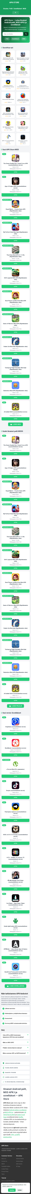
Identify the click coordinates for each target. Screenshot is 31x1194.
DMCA (3, 1163)
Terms (2, 1174)
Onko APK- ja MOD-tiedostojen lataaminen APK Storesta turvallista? (13, 1036)
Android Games (20, 1158)
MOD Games (19, 1163)
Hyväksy (12, 1190)
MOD (24, 9)
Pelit (11, 9)
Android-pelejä (14, 1110)
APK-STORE (14, 2)
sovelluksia (22, 1110)
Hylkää (19, 1190)
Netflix (21, 1117)
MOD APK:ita (9, 1112)
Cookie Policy (4, 1169)
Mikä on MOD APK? (8, 1042)
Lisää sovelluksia (16, 986)
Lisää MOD (17, 424)
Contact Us (4, 1161)
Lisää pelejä (17, 706)
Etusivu (6, 9)
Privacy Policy (4, 1171)
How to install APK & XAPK (8, 1180)
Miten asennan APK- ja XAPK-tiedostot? (14, 1053)
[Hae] (26, 34)
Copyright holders (5, 1166)
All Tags (18, 1166)
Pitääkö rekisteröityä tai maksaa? (12, 1048)
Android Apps (19, 1161)
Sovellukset (17, 9)
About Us (3, 1158)
